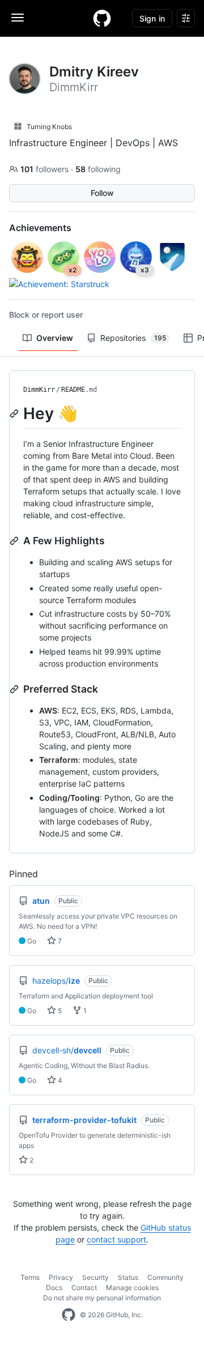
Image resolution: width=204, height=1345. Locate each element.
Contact (84, 1287)
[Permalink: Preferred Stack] (15, 689)
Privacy (61, 1277)
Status (128, 1277)
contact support (116, 1239)
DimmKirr (39, 390)
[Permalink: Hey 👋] (15, 413)
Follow (102, 193)
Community (165, 1277)
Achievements (40, 227)
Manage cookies (132, 1287)
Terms (30, 1277)
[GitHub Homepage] (68, 1315)
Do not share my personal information (102, 1297)
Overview (54, 338)
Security (95, 1277)
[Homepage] (102, 18)
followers (45, 169)
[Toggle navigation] (17, 17)
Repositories (133, 338)
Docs (54, 1287)
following (98, 169)
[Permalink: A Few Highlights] (15, 541)
